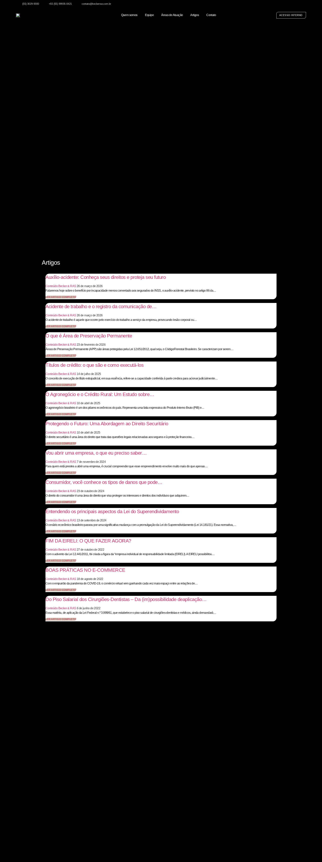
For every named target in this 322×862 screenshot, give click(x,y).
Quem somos (129, 15)
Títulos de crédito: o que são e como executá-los (94, 365)
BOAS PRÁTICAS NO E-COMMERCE (85, 570)
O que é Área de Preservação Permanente (88, 336)
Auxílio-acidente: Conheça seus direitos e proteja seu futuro (105, 277)
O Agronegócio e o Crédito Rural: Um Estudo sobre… (99, 394)
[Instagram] (289, 4)
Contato (211, 15)
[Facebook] (297, 4)
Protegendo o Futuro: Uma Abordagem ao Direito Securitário (106, 423)
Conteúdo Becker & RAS (60, 286)
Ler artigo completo (60, 297)
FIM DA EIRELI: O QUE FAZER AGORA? (88, 541)
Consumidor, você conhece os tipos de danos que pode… (103, 482)
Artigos (194, 15)
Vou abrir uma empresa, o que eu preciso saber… (96, 453)
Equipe (149, 15)
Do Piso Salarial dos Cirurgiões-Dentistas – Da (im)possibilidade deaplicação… (126, 599)
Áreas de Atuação (172, 15)
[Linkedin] (305, 4)
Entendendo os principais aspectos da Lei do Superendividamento (112, 511)
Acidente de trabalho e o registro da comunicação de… (101, 306)
